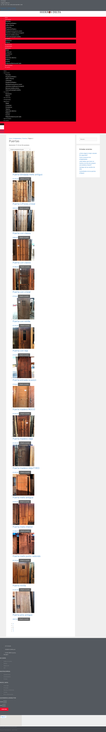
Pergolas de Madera (11, 23)
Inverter (8, 61)
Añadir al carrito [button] (25, 179)
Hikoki (7, 50)
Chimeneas (8, 27)
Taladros (8, 55)
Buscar (2, 124)
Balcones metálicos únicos (12, 35)
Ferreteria (7, 38)
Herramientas (8, 44)
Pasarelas (8, 21)
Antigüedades (8, 46)
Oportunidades (9, 65)
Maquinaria (8, 48)
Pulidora (8, 59)
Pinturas (8, 42)
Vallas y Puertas (10, 25)
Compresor (9, 52)
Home (6, 17)
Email (1, 705)
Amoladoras (9, 54)
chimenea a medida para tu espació (15, 33)
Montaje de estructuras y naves (14, 31)
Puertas (24, 138)
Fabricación (8, 19)
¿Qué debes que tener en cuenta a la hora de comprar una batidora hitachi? (87, 163)
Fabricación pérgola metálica (13, 36)
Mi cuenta (7, 67)
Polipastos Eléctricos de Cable (13, 63)
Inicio (10, 138)
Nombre (1, 701)
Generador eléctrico (11, 57)
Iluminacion (9, 40)
